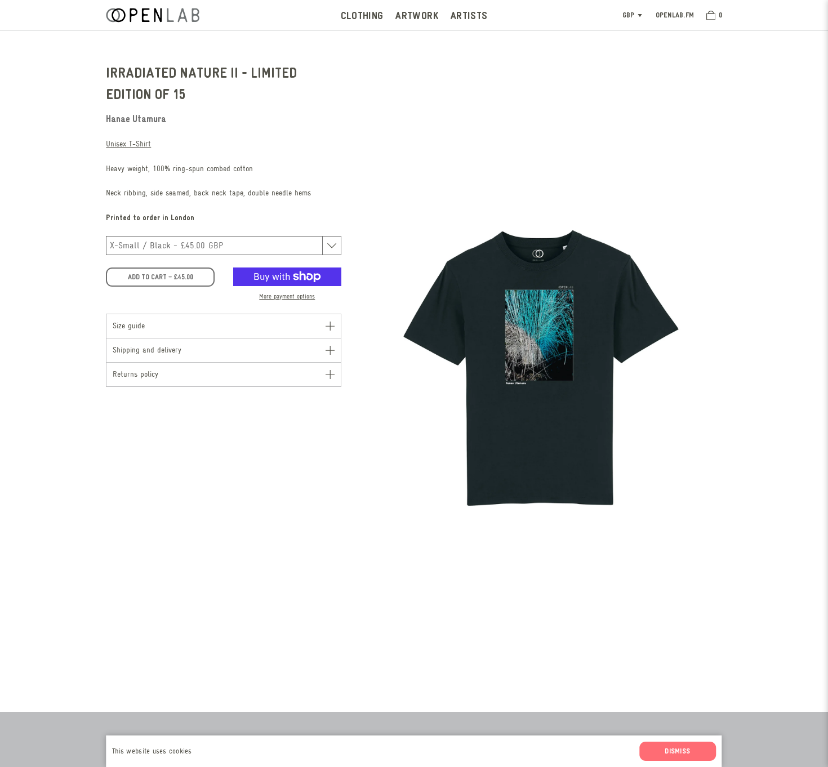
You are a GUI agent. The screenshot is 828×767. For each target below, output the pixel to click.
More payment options (287, 296)
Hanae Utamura (136, 118)
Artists (469, 14)
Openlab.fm (675, 14)
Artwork (416, 14)
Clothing (362, 14)
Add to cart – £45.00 (160, 276)
